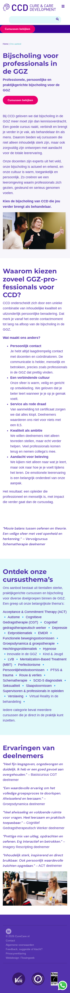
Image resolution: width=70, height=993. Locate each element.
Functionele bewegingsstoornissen (28, 638)
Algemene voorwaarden (20, 944)
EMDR (43, 633)
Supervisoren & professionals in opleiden (33, 691)
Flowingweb (28, 957)
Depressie (59, 628)
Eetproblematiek (20, 633)
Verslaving (15, 696)
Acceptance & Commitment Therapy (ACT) (35, 612)
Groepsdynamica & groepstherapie (29, 643)
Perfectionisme (29, 665)
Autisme (14, 617)
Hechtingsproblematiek (20, 649)
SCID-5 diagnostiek (47, 680)
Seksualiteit (11, 686)
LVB (11, 659)
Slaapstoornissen (39, 686)
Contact (10, 940)
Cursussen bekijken (17, 28)
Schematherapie (15, 680)
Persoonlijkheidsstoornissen (23, 670)
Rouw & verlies (30, 675)
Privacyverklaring (16, 953)
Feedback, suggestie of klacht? (24, 949)
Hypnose (49, 649)
